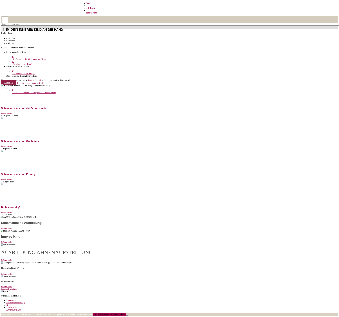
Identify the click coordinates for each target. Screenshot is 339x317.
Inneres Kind (11, 307)
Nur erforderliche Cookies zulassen (111, 315)
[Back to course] (3, 39)
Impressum (10, 300)
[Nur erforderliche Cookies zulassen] (127, 315)
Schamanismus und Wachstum (20, 141)
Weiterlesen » (6, 113)
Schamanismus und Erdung (18, 174)
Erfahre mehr (6, 228)
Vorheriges (8, 82)
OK (95, 315)
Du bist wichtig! (10, 207)
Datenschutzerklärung (15, 303)
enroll (39, 80)
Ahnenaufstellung (13, 310)
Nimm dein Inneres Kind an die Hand (32, 29)
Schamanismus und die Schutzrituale (23, 108)
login (30, 80)
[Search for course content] (2, 29)
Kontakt (9, 305)
